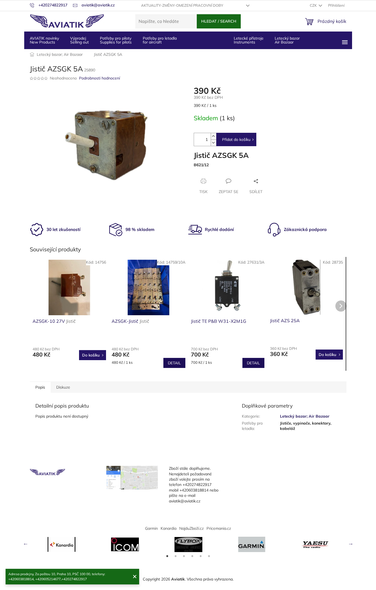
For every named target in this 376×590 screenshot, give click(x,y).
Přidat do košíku (236, 139)
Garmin (151, 528)
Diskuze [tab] (63, 387)
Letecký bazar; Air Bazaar (305, 416)
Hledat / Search (218, 21)
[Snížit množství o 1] (213, 142)
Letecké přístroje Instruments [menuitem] (249, 40)
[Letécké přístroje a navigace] (252, 544)
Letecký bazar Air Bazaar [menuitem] (287, 40)
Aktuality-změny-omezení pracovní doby (182, 5)
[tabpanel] (61, 544)
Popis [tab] (40, 387)
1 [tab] (167, 556)
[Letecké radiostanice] (125, 544)
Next (350, 543)
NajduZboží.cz (191, 528)
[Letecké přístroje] (188, 544)
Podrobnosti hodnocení (99, 78)
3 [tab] (184, 556)
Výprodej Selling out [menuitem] (79, 40)
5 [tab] (200, 556)
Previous (25, 543)
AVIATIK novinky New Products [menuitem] (44, 40)
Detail (174, 362)
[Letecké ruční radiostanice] (315, 544)
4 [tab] (192, 556)
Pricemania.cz (219, 528)
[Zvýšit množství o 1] (213, 136)
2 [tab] (175, 556)
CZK (314, 5)
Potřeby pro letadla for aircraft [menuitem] (160, 40)
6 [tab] (209, 556)
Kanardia (168, 528)
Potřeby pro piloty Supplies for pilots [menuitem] (116, 40)
